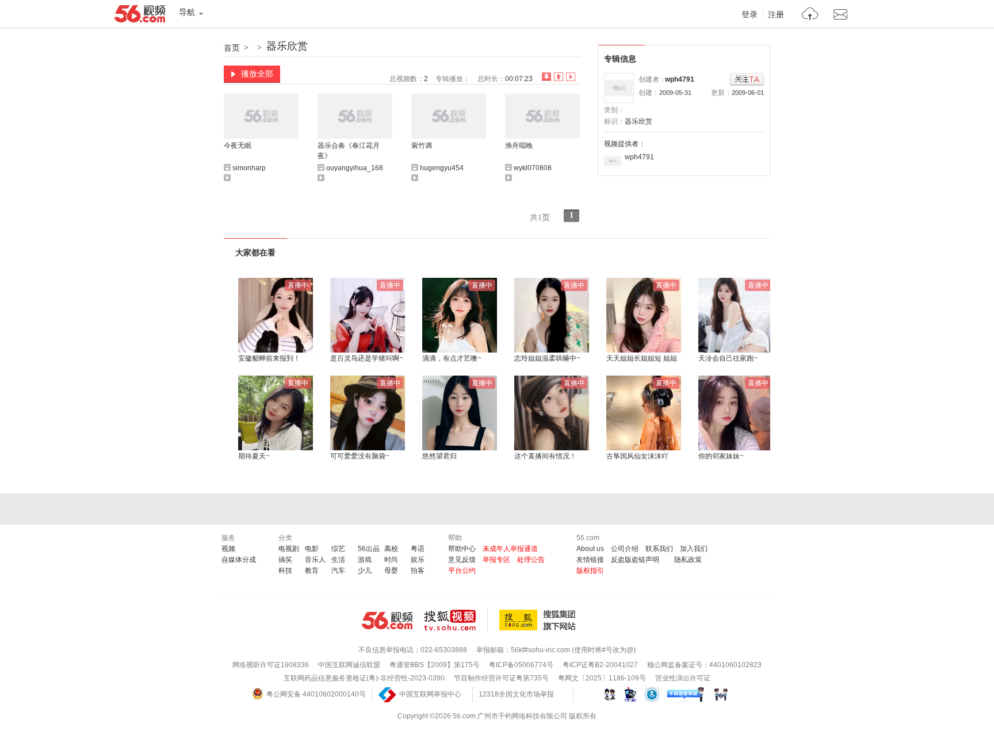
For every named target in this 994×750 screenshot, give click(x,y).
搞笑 (285, 560)
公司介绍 (625, 549)
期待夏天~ (254, 456)
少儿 (365, 571)
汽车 (338, 571)
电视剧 (288, 549)
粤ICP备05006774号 (521, 665)
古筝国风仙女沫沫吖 (637, 456)
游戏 (365, 560)
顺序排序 (558, 76)
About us (590, 549)
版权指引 (590, 571)
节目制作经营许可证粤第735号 (501, 678)
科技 (285, 571)
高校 (391, 549)
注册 (776, 15)
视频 (228, 549)
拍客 (418, 571)
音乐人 (315, 560)
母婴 (391, 571)
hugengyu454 (442, 168)
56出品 (369, 549)
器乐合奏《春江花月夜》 (349, 150)
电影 (312, 549)
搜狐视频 (456, 620)
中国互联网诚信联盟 (349, 665)
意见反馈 (462, 560)
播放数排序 (570, 76)
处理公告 (531, 560)
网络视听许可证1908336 (270, 665)
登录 (749, 15)
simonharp (249, 168)
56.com (139, 16)
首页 (232, 47)
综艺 (338, 549)
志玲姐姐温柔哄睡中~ (547, 358)
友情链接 (590, 560)
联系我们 (659, 549)
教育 (312, 571)
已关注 (747, 79)
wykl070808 (533, 168)
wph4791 (679, 79)
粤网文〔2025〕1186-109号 (602, 678)
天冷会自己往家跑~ (728, 358)
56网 (387, 621)
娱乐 (418, 560)
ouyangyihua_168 (354, 168)
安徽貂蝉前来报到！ (269, 358)
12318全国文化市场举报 (516, 694)
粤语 (418, 549)
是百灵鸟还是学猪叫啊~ (366, 358)
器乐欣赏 (287, 46)
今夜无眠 (237, 145)
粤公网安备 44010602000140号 (316, 694)
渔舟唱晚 (519, 145)
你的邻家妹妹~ (721, 456)
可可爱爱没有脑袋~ (359, 456)
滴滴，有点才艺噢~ (451, 358)
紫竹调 (421, 145)
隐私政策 (688, 560)
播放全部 (257, 73)
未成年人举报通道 (510, 549)
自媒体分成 (238, 560)
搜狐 (539, 620)
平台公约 (462, 571)
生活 (338, 560)
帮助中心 (462, 549)
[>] (810, 15)
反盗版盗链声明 (635, 560)
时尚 (391, 560)
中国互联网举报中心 (430, 694)
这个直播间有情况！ (545, 456)
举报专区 (496, 560)
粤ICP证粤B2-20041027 (600, 665)
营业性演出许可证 (682, 678)
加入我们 (694, 549)
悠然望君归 (439, 456)
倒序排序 (546, 76)
